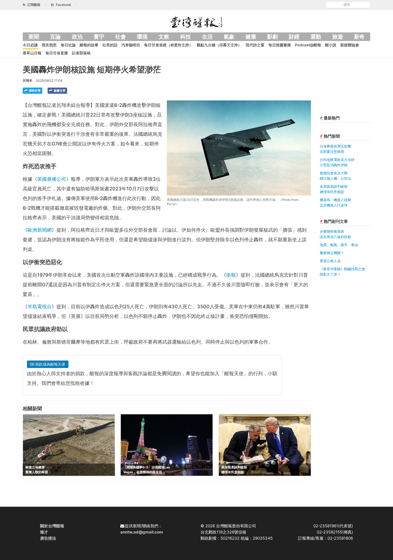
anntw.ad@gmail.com (141, 532)
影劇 (272, 36)
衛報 (231, 275)
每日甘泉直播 (56, 53)
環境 (142, 36)
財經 (294, 36)
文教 (164, 36)
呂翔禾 (27, 80)
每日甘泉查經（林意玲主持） (168, 45)
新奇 (359, 36)
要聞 (33, 36)
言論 (55, 36)
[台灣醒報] (196, 21)
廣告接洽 (48, 538)
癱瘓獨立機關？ (332, 253)
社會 (120, 36)
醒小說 (330, 45)
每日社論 (68, 45)
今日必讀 (30, 45)
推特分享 (34, 90)
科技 (185, 36)
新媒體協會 (349, 45)
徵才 (44, 532)
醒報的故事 (89, 45)
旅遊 (337, 36)
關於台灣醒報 (52, 525)
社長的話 (109, 45)
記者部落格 (81, 53)
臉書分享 (59, 90)
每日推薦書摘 (279, 45)
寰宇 (99, 36)
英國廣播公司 (51, 179)
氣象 (229, 36)
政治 (77, 36)
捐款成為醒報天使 (49, 364)
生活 (207, 36)
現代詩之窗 (255, 45)
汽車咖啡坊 (130, 45)
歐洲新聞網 (40, 230)
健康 (250, 36)
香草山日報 (32, 53)
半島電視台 (40, 306)
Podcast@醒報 (308, 45)
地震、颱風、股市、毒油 (339, 245)
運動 (315, 36)
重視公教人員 (330, 261)
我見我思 (49, 45)
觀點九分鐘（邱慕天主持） (219, 45)
